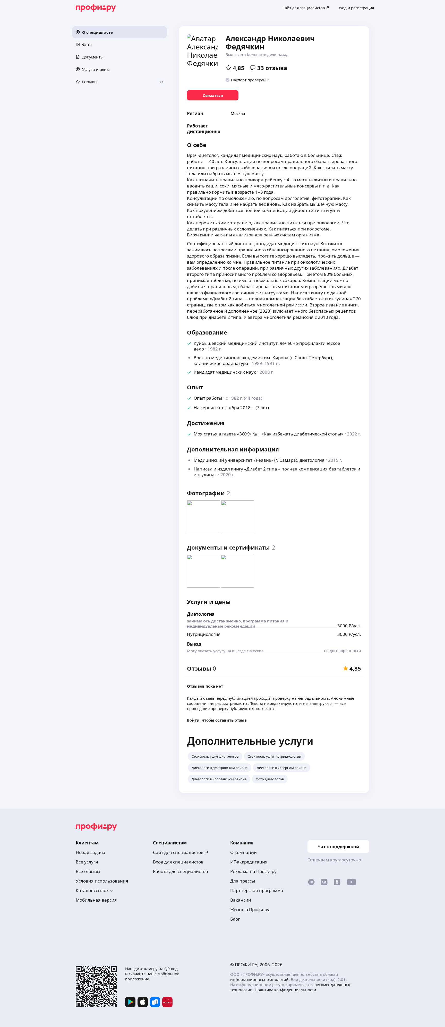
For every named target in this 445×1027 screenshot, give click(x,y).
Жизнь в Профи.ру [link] (249, 909)
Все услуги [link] (87, 862)
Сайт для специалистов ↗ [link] (181, 852)
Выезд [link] (194, 644)
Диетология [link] (201, 614)
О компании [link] (243, 852)
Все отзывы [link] (88, 871)
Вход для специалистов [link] (178, 862)
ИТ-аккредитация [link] (249, 862)
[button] (119, 32)
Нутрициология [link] (204, 634)
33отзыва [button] (272, 67)
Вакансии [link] (240, 900)
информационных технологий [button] (259, 979)
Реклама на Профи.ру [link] (253, 871)
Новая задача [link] (90, 852)
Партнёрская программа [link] (256, 890)
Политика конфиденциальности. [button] (286, 989)
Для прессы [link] (242, 881)
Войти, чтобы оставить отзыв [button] (217, 720)
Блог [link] (235, 919)
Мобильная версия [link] (96, 900)
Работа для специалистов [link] (180, 871)
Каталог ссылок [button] (92, 890)
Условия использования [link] (102, 881)
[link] (212, 95)
